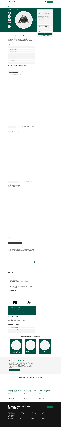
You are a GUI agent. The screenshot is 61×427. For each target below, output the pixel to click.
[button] (34, 262)
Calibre (39, 26)
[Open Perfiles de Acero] (24, 4)
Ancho (46, 26)
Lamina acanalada (12, 9)
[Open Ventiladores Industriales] (46, 4)
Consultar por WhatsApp (45, 35)
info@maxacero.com (12, 413)
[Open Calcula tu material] (14, 6)
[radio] (40, 24)
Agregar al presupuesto (45, 33)
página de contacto (19, 311)
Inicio (8, 9)
